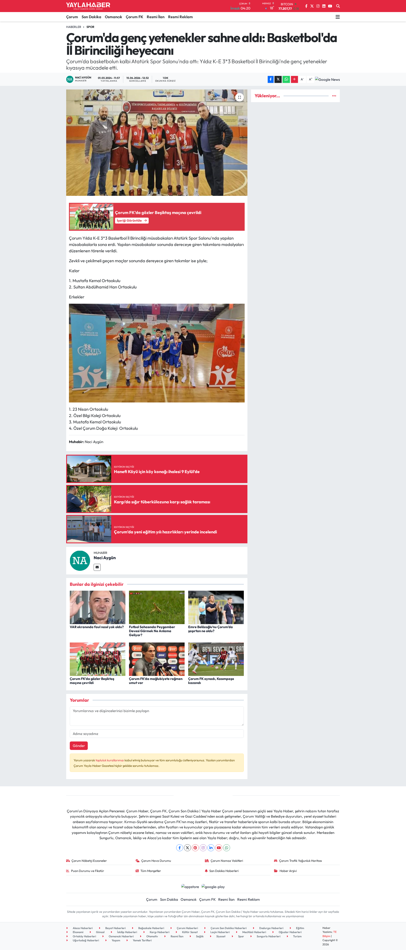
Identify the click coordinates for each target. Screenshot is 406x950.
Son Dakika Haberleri (224, 871)
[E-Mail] (97, 567)
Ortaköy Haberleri (84, 936)
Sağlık (199, 936)
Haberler (73, 27)
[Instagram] (203, 847)
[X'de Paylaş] (278, 79)
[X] (187, 847)
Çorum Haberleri (187, 928)
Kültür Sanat (189, 932)
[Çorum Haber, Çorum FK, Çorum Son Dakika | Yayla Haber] (88, 6)
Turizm (297, 936)
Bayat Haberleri (115, 928)
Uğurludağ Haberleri (85, 940)
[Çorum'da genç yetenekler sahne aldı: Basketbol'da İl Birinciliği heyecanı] (156, 142)
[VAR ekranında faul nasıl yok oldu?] (97, 607)
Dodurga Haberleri (271, 928)
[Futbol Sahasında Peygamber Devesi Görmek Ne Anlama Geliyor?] (157, 607)
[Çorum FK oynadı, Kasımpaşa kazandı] (216, 658)
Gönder (79, 745)
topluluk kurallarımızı (110, 760)
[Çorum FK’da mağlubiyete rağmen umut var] (157, 658)
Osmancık (113, 16)
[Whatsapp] (226, 847)
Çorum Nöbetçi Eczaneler (89, 861)
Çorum (72, 16)
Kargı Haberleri (159, 932)
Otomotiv (152, 936)
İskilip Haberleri (127, 932)
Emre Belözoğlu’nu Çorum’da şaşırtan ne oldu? (210, 629)
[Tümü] (334, 95)
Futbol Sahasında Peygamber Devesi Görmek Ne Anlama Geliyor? (152, 631)
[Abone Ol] (327, 79)
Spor (90, 27)
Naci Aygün (105, 557)
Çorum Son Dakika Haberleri (228, 928)
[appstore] (190, 886)
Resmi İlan (156, 16)
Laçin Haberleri (220, 932)
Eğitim (299, 928)
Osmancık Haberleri (121, 936)
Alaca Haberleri (82, 928)
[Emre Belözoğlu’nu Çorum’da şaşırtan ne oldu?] (216, 607)
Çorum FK (134, 16)
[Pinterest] (195, 847)
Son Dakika (91, 16)
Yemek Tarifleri (142, 940)
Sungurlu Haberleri (268, 936)
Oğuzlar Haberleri (290, 932)
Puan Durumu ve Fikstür (87, 871)
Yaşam (115, 940)
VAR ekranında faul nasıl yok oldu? (97, 627)
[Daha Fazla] (294, 79)
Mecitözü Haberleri (254, 932)
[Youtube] (218, 847)
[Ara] (338, 6)
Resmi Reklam (180, 16)
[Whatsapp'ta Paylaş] (286, 79)
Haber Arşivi (288, 871)
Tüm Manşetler (150, 871)
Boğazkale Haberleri (151, 928)
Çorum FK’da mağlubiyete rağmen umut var (155, 681)
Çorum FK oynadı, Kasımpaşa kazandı (211, 681)
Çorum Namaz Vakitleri (227, 861)
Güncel (99, 932)
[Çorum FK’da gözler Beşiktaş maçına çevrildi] (97, 658)
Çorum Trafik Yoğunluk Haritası (300, 861)
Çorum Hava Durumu (156, 861)
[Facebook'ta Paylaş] (271, 79)
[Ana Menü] (338, 16)
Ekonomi (77, 932)
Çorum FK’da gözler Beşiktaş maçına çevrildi (92, 681)
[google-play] (213, 886)
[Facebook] (179, 847)
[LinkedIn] (210, 847)
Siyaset (220, 936)
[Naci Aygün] (80, 560)
